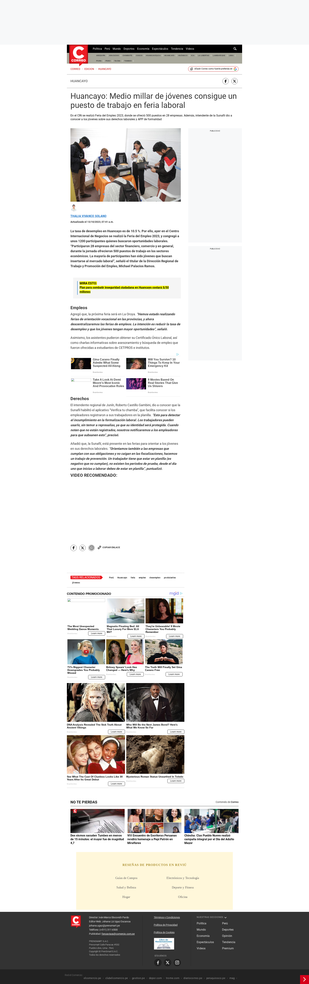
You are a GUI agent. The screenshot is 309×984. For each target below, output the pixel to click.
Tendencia (177, 48)
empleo (142, 577)
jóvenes (76, 582)
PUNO (108, 61)
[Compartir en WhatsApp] (91, 548)
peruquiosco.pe (215, 978)
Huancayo (79, 81)
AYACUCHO (114, 55)
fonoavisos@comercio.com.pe (118, 933)
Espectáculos (160, 48)
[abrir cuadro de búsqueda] (235, 48)
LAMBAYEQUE (219, 55)
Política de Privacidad (166, 924)
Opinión (227, 936)
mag (232, 978)
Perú (107, 48)
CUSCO (139, 55)
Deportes (129, 48)
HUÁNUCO (182, 55)
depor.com (155, 978)
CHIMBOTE (127, 55)
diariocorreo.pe (192, 978)
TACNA (117, 61)
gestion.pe (138, 978)
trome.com (172, 978)
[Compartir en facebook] (225, 81)
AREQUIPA (100, 55)
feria (133, 577)
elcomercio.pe (92, 978)
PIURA (99, 61)
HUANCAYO (169, 55)
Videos (190, 48)
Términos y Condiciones (167, 917)
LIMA (231, 55)
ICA (192, 55)
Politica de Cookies (164, 932)
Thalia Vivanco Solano (88, 216)
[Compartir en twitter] (234, 81)
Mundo (117, 48)
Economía (143, 48)
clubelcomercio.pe (116, 978)
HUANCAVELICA (153, 55)
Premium (228, 948)
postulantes (170, 577)
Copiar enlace (111, 547)
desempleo (154, 577)
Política (97, 48)
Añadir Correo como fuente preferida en (213, 69)
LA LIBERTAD (203, 55)
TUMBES (128, 61)
